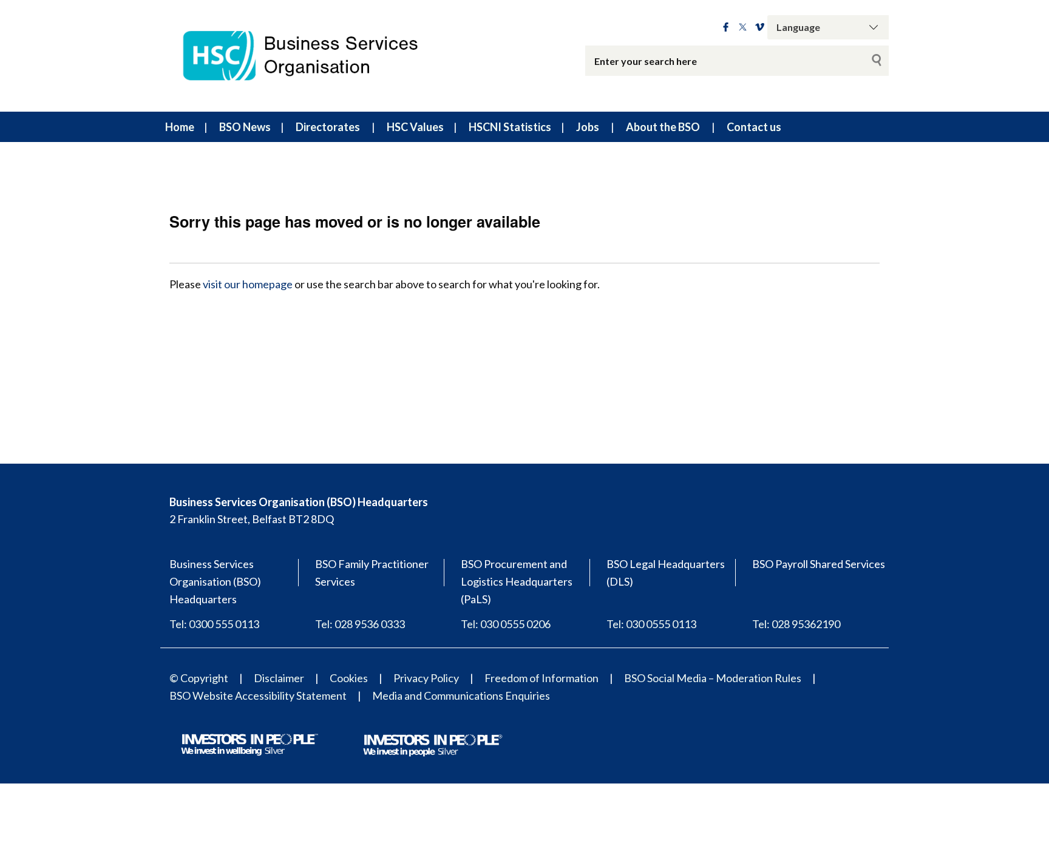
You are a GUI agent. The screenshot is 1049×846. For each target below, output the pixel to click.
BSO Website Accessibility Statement (258, 695)
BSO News (245, 127)
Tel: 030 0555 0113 (651, 624)
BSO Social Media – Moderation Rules (712, 678)
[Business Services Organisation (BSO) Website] (312, 56)
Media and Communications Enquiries (461, 695)
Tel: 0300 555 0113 (214, 624)
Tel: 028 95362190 (796, 624)
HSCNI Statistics (510, 127)
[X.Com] (742, 27)
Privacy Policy (426, 678)
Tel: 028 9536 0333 (360, 624)
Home (179, 127)
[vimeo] (759, 27)
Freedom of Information (541, 678)
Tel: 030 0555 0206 (506, 624)
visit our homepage (248, 284)
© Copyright (198, 678)
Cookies (349, 678)
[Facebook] (725, 27)
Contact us (754, 127)
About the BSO (663, 127)
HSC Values (415, 127)
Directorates (328, 127)
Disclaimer (279, 678)
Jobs (587, 127)
